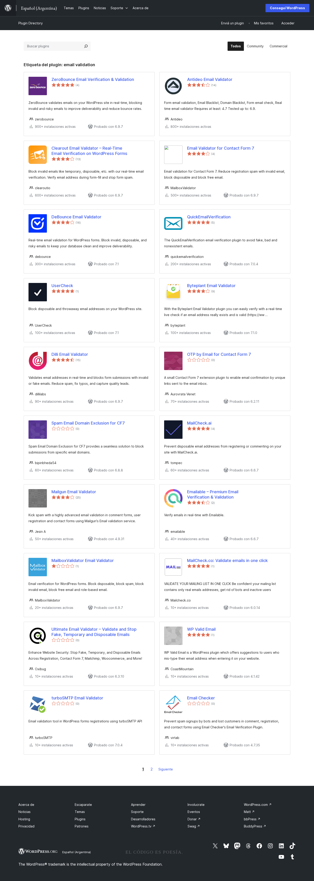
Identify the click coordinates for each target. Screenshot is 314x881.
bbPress (252, 819)
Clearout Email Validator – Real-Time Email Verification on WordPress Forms (89, 151)
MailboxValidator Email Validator (82, 560)
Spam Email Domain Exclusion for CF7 (88, 423)
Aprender (138, 805)
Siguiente (165, 769)
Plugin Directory (30, 23)
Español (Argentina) (76, 852)
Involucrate (196, 805)
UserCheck (62, 285)
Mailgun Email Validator (73, 491)
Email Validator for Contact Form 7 (220, 148)
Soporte (137, 812)
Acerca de (26, 805)
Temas (80, 812)
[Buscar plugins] (86, 46)
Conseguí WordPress (287, 8)
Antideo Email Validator (209, 79)
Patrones (81, 826)
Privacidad (26, 826)
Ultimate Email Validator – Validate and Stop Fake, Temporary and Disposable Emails (94, 632)
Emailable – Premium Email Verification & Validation (212, 494)
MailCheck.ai (199, 423)
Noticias (24, 812)
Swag (194, 826)
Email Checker (201, 698)
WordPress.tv (143, 826)
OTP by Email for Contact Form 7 (219, 354)
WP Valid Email (201, 629)
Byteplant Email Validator (211, 285)
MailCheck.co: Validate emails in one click (227, 560)
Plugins (80, 819)
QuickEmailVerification (209, 216)
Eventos (194, 812)
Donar (194, 819)
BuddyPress (255, 826)
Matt (249, 812)
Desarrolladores (143, 819)
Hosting (24, 819)
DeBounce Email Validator (76, 216)
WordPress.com (258, 805)
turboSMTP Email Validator (77, 698)
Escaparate (83, 805)
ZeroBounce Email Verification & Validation (92, 79)
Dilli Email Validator (69, 354)
